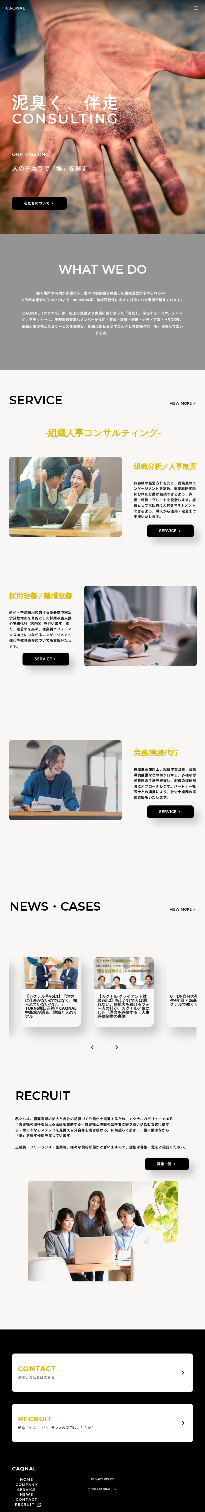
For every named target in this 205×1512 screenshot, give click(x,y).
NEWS (26, 1494)
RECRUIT (25, 1504)
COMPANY (27, 1484)
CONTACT (27, 1499)
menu (196, 8)
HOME (26, 1479)
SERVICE (26, 1489)
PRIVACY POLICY (102, 1479)
